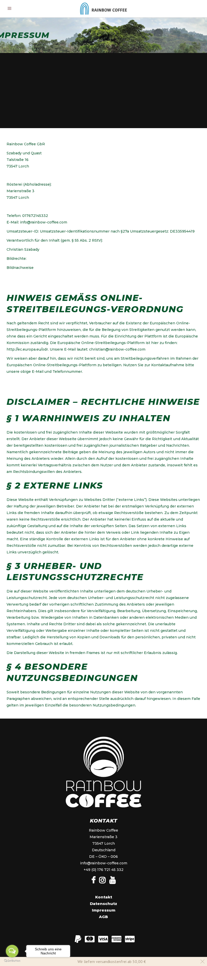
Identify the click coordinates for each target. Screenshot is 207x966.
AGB (103, 916)
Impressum (103, 910)
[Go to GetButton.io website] (12, 960)
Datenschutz (103, 903)
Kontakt (103, 897)
